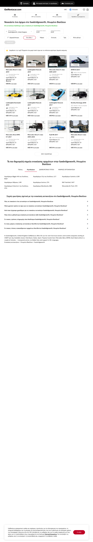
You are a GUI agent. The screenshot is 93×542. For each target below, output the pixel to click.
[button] (65, 10)
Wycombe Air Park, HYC (70, 186)
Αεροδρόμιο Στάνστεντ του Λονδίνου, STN (16, 187)
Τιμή (65, 37)
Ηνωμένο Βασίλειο (27, 242)
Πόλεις (20, 169)
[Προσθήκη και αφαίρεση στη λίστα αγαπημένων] (22, 57)
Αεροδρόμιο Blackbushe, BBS (42, 186)
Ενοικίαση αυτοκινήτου (11, 242)
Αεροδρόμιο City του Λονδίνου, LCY (44, 176)
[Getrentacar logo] (12, 9)
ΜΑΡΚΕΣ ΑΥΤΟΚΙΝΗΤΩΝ (66, 169)
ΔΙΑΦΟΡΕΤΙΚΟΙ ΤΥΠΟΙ (46, 169)
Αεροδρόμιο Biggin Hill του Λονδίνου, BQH (16, 177)
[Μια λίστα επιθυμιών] (84, 10)
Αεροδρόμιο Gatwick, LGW (71, 176)
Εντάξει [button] (79, 532)
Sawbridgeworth (39, 242)
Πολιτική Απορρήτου (51, 534)
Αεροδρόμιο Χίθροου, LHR (12, 182)
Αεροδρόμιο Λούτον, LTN (41, 182)
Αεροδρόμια (31, 169)
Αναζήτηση (10, 42)
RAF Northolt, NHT (68, 182)
